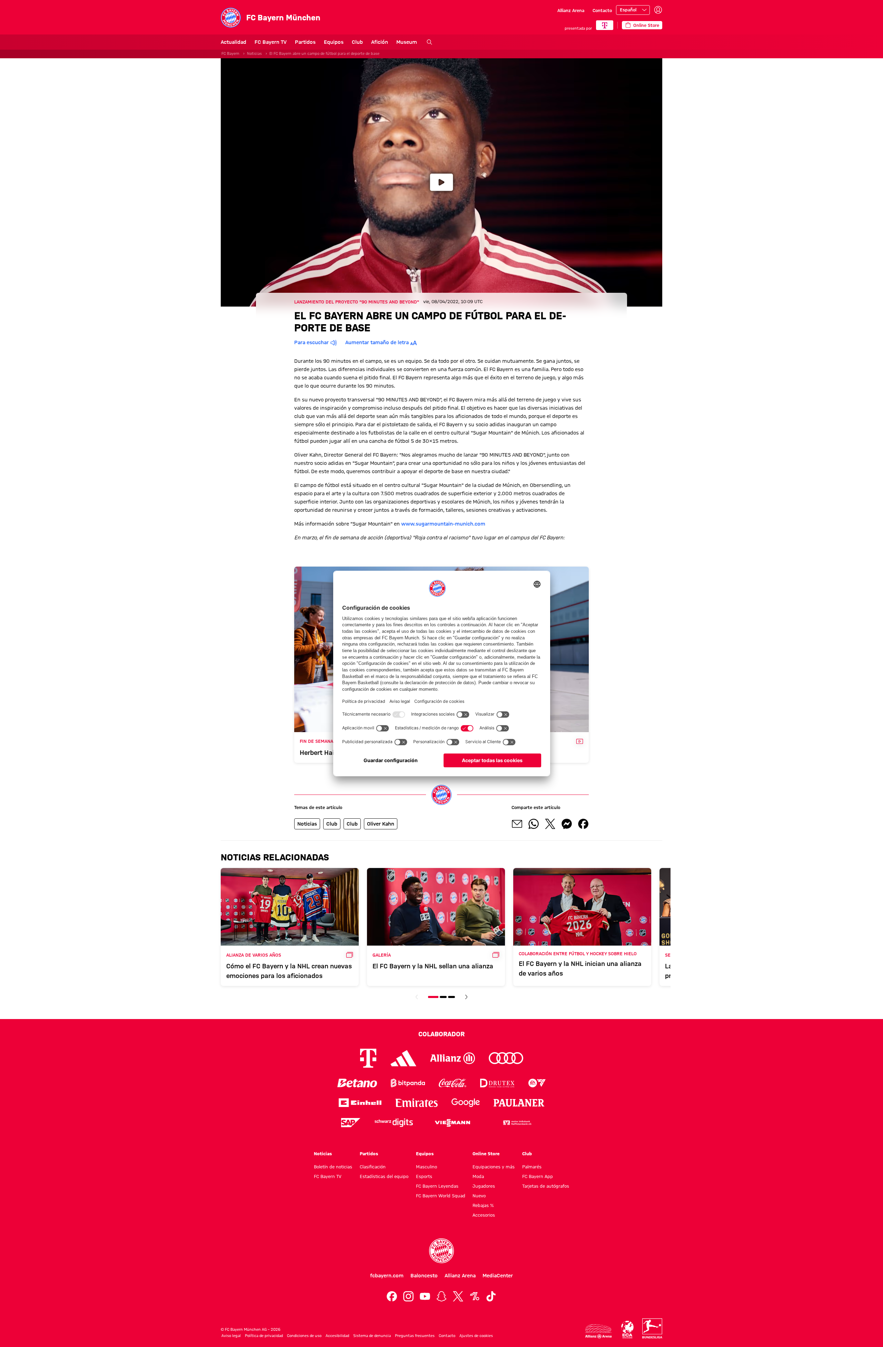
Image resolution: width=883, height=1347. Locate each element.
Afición (379, 42)
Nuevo (479, 1195)
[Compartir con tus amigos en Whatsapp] (533, 823)
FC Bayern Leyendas (437, 1186)
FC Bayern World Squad (440, 1195)
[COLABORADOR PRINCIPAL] (604, 25)
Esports (424, 1176)
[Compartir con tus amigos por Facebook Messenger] (566, 823)
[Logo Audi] (506, 1058)
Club (357, 42)
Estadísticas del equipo (384, 1176)
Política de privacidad (264, 1336)
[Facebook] (391, 1296)
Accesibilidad (337, 1336)
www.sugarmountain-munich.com (443, 524)
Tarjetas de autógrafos (545, 1186)
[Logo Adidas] (403, 1058)
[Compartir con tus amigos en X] (550, 823)
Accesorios (484, 1215)
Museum (406, 42)
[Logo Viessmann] (452, 1123)
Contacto (602, 10)
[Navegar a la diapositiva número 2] (443, 997)
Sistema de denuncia (372, 1336)
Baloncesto (424, 1275)
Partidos (305, 42)
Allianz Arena (570, 10)
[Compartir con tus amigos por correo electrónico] (517, 823)
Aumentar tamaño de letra (377, 342)
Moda (478, 1176)
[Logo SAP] (350, 1122)
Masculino (426, 1166)
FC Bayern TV (271, 42)
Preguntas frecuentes (415, 1336)
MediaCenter (498, 1275)
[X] (458, 1296)
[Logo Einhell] (360, 1102)
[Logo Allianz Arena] (598, 1331)
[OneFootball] (474, 1296)
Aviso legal (231, 1336)
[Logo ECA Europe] (627, 1329)
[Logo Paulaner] (519, 1103)
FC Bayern (230, 53)
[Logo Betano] (357, 1083)
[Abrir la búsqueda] (429, 42)
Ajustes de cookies (476, 1336)
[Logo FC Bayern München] (441, 1250)
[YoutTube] (424, 1296)
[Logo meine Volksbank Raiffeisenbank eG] (517, 1122)
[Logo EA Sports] (537, 1083)
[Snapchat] (441, 1296)
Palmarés (532, 1166)
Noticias (254, 53)
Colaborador (441, 1033)
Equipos (334, 42)
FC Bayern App (537, 1176)
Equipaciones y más (494, 1166)
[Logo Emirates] (416, 1102)
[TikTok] (491, 1296)
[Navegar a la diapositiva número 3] (451, 997)
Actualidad (233, 42)
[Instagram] (408, 1296)
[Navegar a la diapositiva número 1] (433, 997)
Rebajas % (483, 1205)
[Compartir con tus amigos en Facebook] (583, 823)
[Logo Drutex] (497, 1083)
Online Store (486, 1153)
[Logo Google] (466, 1102)
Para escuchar (311, 342)
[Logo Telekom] (368, 1058)
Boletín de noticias (333, 1166)
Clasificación (373, 1166)
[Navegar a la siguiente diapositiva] (466, 997)
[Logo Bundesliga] (652, 1328)
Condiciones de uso (304, 1336)
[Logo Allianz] (452, 1058)
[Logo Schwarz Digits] (393, 1122)
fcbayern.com (387, 1275)
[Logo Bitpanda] (408, 1083)
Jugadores (484, 1186)
